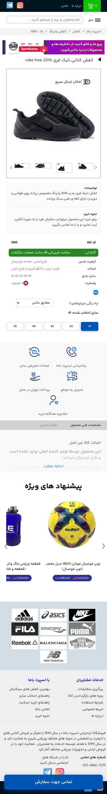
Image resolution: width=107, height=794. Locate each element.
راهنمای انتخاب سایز (34, 696)
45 (15, 326)
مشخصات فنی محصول (85, 425)
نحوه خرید (42, 716)
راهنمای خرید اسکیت (34, 702)
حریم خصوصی (92, 709)
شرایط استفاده (92, 702)
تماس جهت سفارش (53, 782)
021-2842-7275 (94, 765)
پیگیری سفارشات (90, 689)
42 (71, 326)
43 (52, 326)
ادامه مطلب (53, 466)
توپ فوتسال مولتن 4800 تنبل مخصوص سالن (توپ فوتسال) (72, 566)
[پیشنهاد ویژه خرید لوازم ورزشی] (53, 486)
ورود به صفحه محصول (72, 587)
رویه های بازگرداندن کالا (85, 696)
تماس (64, 6)
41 (89, 326)
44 (34, 326)
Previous (11, 169)
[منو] (97, 20)
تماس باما (42, 709)
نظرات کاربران (49, 425)
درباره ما (77, 6)
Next (96, 169)
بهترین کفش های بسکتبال (29, 689)
